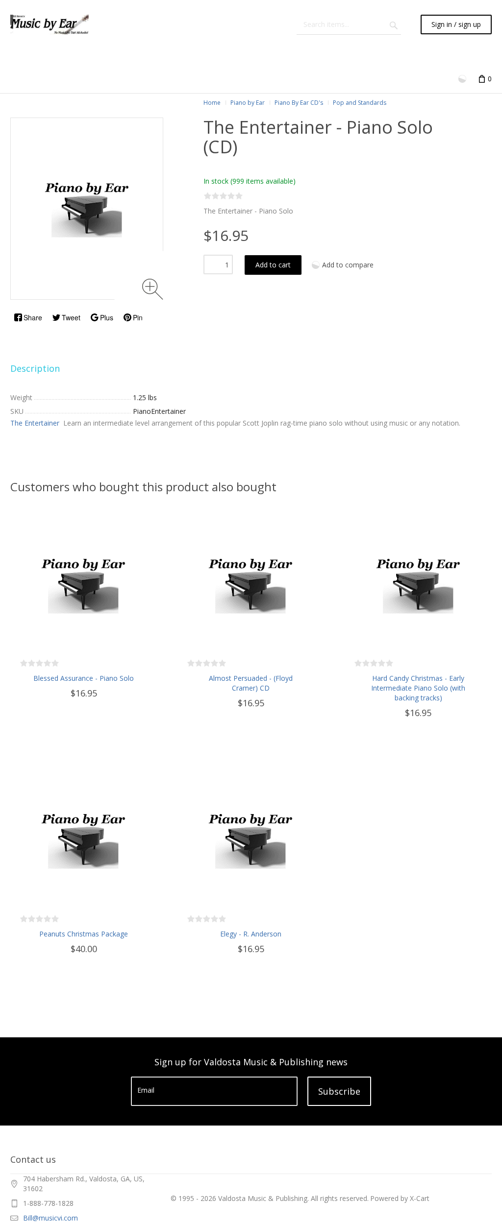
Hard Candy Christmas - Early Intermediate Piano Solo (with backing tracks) (418, 687)
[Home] (49, 24)
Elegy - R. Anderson (250, 933)
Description (35, 368)
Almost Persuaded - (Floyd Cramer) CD (251, 683)
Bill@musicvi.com (50, 1218)
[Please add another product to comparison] (463, 78)
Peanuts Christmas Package (83, 933)
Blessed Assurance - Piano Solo (83, 678)
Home (212, 102)
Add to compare (348, 264)
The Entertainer (35, 423)
